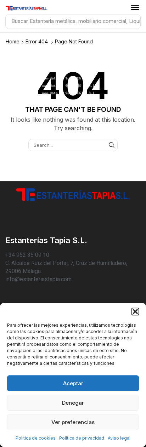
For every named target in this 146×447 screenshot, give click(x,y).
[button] (135, 311)
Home (12, 41)
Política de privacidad (81, 438)
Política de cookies (36, 438)
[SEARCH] (112, 145)
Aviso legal (119, 438)
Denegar (73, 402)
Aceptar (73, 383)
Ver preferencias (73, 422)
